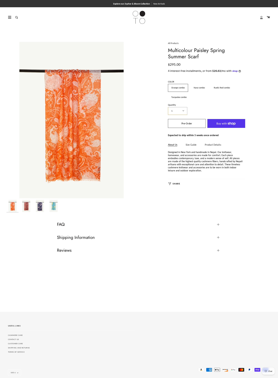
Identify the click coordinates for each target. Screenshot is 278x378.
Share (176, 183)
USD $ (13, 373)
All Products (173, 43)
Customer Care (15, 344)
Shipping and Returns (19, 348)
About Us (172, 144)
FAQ (61, 224)
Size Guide (191, 144)
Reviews (64, 250)
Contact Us (13, 339)
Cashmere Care (15, 335)
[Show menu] (9, 17)
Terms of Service (16, 352)
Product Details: (213, 144)
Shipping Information (76, 237)
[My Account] (261, 17)
